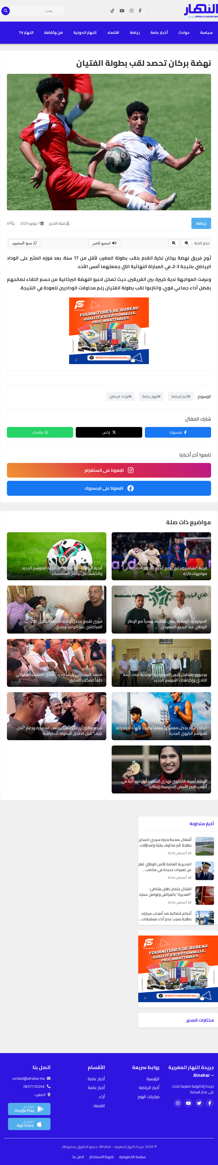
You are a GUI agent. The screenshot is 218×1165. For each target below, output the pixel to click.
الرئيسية (153, 1079)
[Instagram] (131, 10)
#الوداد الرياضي (120, 396)
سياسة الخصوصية (132, 1157)
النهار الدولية (85, 32)
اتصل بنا (78, 1157)
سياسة (206, 32)
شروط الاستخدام (101, 1157)
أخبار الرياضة (149, 1087)
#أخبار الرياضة (180, 396)
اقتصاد (113, 32)
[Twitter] (199, 1103)
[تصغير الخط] (186, 243)
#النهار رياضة (151, 396)
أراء (102, 1096)
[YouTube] (122, 10)
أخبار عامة (159, 32)
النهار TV (26, 32)
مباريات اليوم (149, 1096)
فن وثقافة (53, 32)
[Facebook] (140, 10)
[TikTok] (112, 10)
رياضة (135, 32)
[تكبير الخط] (174, 243)
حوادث (184, 32)
